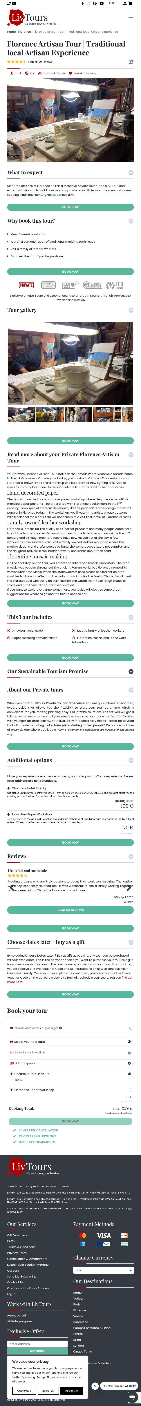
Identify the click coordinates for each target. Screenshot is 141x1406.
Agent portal (16, 1315)
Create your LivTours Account (28, 1288)
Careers (13, 1271)
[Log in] (125, 3)
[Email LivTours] (14, 3)
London (78, 1346)
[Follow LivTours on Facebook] (83, 3)
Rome (77, 1293)
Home (11, 32)
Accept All (71, 1391)
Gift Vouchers (17, 1235)
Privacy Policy (17, 1253)
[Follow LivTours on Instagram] (88, 3)
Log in (11, 1294)
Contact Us (15, 1282)
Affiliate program (19, 1321)
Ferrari (78, 1334)
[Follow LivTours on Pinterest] (95, 3)
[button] (60, 1028)
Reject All (48, 1391)
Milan (77, 1340)
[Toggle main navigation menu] (131, 17)
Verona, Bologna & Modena (92, 1363)
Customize (24, 1391)
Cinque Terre (82, 1351)
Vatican (78, 1298)
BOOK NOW (70, 207)
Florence (24, 32)
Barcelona (80, 1322)
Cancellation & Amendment (27, 1259)
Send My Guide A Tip (21, 1276)
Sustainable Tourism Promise (28, 1265)
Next (127, 364)
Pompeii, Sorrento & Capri (92, 1328)
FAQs (11, 1241)
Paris (76, 1304)
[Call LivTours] (9, 3)
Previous (13, 364)
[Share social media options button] (131, 61)
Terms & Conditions (21, 1247)
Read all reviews (70, 910)
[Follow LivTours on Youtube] (102, 3)
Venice (78, 1316)
